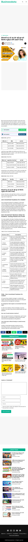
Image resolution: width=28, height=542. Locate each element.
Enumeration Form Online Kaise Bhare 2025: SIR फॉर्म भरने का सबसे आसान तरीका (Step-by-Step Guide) (18, 476)
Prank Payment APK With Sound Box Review (18, 500)
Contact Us (9, 533)
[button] (22, 2)
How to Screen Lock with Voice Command (18, 513)
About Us (3, 533)
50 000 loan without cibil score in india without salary (18, 454)
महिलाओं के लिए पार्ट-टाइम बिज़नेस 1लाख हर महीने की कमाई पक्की (20, 372)
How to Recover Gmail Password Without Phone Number (18, 507)
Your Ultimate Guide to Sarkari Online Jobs (17, 482)
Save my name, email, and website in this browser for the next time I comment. (14, 407)
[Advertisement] (14, 19)
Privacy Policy (23, 533)
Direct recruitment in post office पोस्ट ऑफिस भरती (7, 360)
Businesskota (8, 1)
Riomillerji (8, 42)
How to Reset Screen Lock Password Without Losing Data (18, 494)
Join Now (23, 129)
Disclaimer (15, 533)
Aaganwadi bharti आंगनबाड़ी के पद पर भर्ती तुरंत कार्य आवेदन (20, 347)
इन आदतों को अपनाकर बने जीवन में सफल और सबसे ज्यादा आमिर (20, 360)
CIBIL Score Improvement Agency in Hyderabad (18, 461)
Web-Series (5, 35)
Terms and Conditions (14, 535)
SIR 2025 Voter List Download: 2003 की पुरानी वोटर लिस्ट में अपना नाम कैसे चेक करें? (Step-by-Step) (18, 469)
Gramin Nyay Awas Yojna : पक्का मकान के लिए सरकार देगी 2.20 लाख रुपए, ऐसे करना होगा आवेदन (7, 348)
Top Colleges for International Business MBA (17, 488)
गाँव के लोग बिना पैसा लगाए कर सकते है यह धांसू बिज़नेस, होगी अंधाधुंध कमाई (7, 374)
